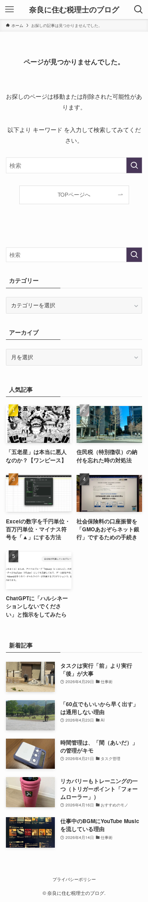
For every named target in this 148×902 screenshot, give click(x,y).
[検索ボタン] (138, 9)
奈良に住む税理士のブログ (74, 9)
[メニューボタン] (9, 9)
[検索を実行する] (134, 165)
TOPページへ (74, 194)
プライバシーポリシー (74, 879)
